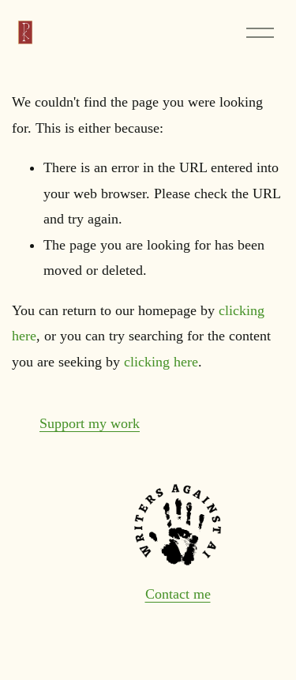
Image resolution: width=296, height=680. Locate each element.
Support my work (89, 423)
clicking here (161, 362)
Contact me (178, 594)
